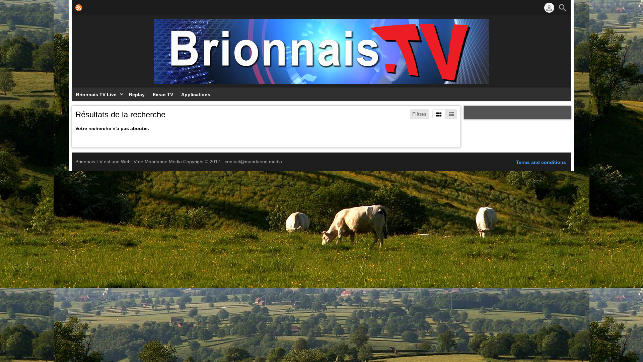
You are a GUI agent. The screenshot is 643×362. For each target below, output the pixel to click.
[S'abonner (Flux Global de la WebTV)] (78, 7)
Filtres (419, 114)
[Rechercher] (563, 8)
